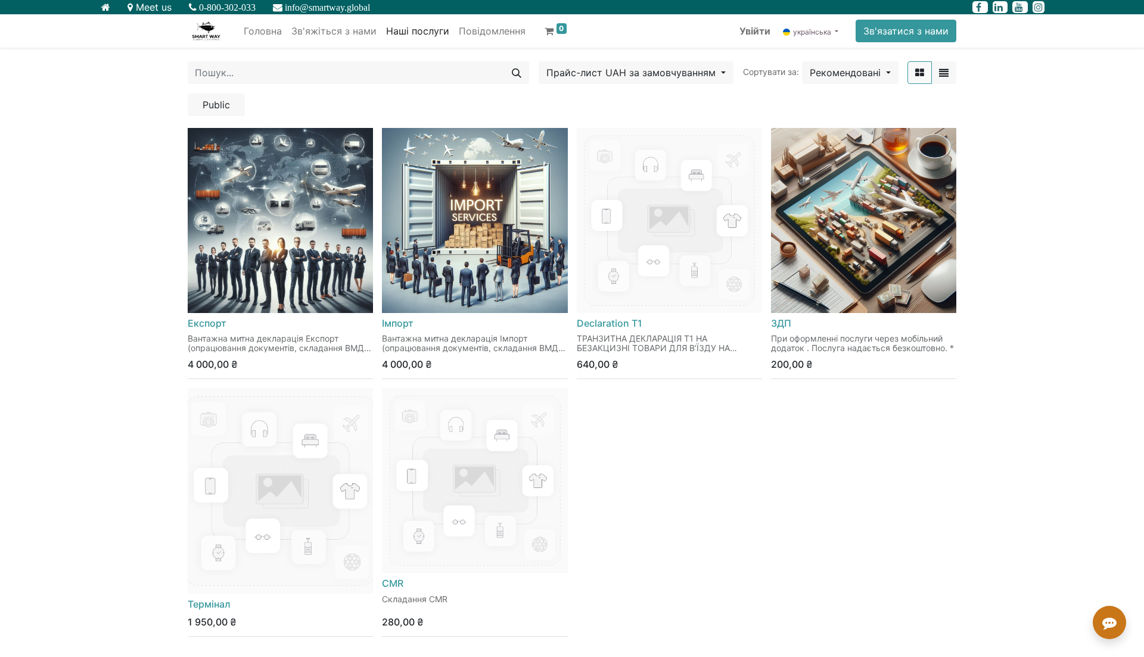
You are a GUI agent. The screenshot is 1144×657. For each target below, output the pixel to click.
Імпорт (398, 323)
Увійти (754, 31)
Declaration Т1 (609, 323)
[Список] (943, 72)
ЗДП (781, 323)
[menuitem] (263, 31)
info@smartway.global (326, 7)
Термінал (209, 604)
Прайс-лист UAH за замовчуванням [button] (632, 73)
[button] (850, 72)
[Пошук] (516, 72)
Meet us (152, 7)
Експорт (207, 323)
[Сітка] (919, 72)
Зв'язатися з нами (906, 31)
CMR (392, 583)
